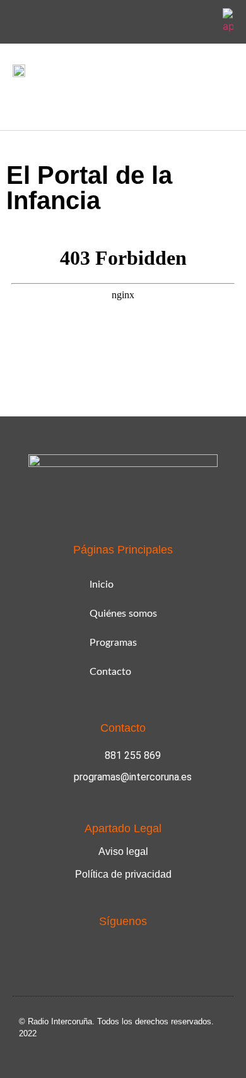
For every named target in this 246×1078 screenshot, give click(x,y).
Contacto (110, 672)
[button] (21, 100)
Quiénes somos (123, 614)
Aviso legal (123, 851)
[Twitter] (202, 22)
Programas (113, 643)
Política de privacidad (123, 874)
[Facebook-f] (172, 22)
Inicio (102, 584)
